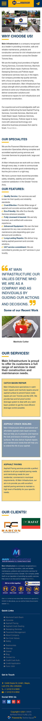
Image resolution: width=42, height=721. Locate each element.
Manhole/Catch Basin (14, 617)
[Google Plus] (13, 701)
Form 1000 (10, 666)
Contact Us (10, 657)
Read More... (12, 128)
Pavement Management (15, 632)
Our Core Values (12, 638)
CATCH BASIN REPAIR (15, 382)
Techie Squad (28, 717)
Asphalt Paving (11, 623)
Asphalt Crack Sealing (14, 626)
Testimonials (10, 645)
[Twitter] (9, 701)
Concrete (9, 620)
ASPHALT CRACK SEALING (17, 423)
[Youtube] (18, 701)
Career (8, 651)
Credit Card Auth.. (13, 660)
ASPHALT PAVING (13, 464)
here (6, 598)
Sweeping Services (13, 629)
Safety (8, 641)
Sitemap (9, 648)
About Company (12, 635)
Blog (7, 654)
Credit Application (13, 663)
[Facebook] (4, 701)
